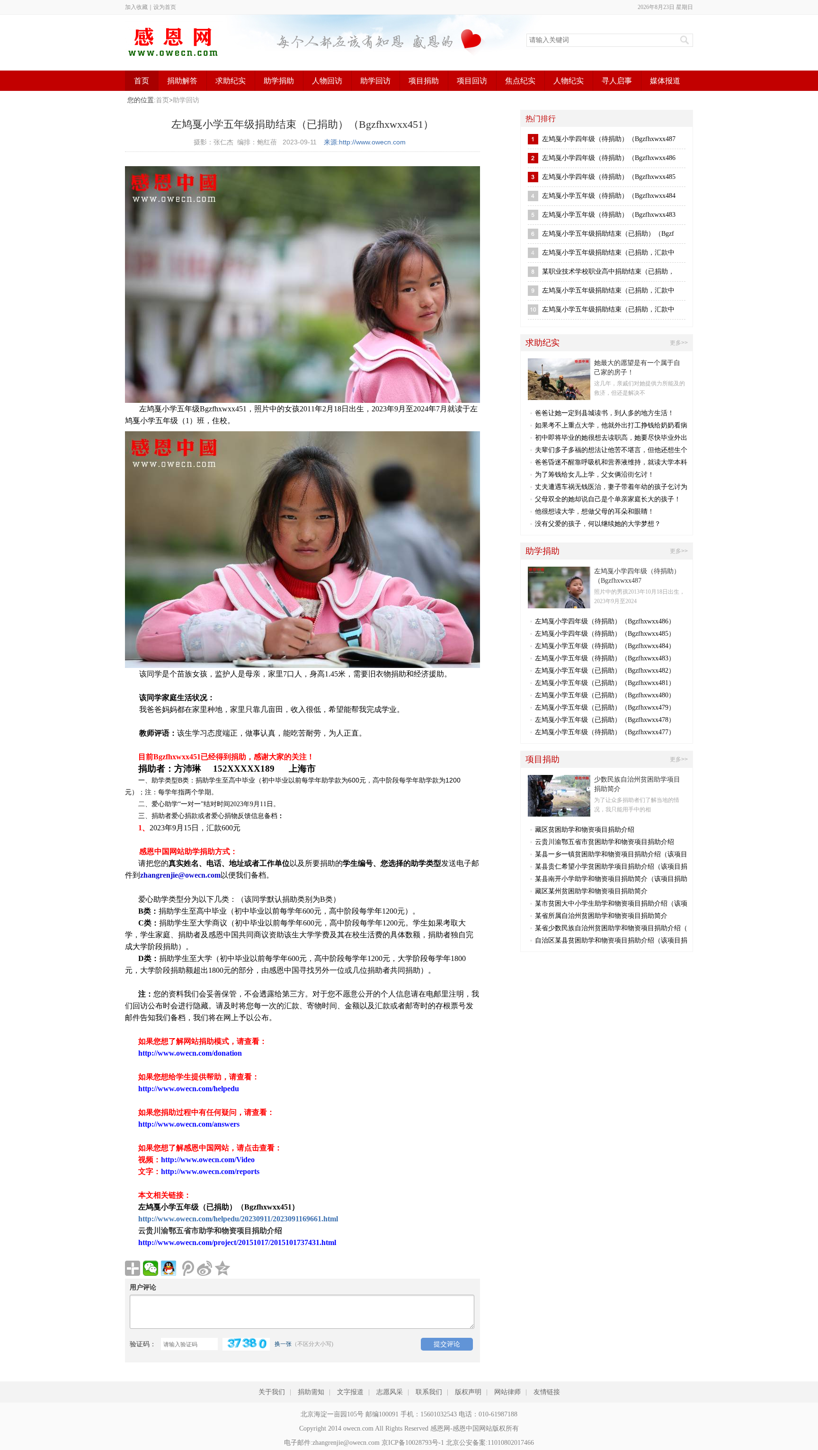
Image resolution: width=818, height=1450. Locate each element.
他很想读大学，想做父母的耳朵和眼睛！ (594, 511)
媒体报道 (665, 81)
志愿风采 (389, 1392)
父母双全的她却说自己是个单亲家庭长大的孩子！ (608, 499)
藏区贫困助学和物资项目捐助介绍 (584, 829)
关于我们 (271, 1392)
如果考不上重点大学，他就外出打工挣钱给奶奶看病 (611, 425)
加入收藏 (136, 7)
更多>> (679, 342)
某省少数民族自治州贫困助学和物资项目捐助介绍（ (611, 928)
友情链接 (546, 1392)
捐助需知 (311, 1392)
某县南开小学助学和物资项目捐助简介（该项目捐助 (611, 878)
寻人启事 (617, 81)
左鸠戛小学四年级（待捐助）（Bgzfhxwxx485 (609, 176)
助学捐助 (279, 81)
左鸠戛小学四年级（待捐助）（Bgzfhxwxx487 (609, 138)
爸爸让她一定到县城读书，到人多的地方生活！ (604, 413)
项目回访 (472, 81)
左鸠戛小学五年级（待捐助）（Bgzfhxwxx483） (605, 658)
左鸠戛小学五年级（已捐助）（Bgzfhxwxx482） (605, 670)
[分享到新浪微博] (204, 1268)
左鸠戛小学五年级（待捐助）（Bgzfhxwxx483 (609, 214)
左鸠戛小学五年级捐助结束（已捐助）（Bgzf (608, 233)
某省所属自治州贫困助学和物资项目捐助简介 (601, 915)
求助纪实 (230, 81)
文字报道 (350, 1392)
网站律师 (507, 1392)
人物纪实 (568, 81)
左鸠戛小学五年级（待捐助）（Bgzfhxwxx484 (609, 195)
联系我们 (429, 1392)
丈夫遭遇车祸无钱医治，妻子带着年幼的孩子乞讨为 (611, 486)
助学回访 (375, 81)
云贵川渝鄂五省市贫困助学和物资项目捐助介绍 (604, 841)
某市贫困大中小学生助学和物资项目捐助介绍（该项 (611, 903)
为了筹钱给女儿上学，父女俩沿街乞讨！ (594, 474)
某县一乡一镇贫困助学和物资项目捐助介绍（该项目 (611, 854)
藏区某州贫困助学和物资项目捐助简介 (591, 891)
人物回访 (327, 81)
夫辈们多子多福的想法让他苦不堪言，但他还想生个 (611, 450)
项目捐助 (424, 81)
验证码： (143, 1344)
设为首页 (164, 7)
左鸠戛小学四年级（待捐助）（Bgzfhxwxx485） (605, 633)
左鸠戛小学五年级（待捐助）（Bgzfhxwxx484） (605, 645)
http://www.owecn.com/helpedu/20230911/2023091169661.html (238, 1219)
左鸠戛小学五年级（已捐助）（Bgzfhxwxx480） (605, 695)
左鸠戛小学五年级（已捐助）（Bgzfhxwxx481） (605, 682)
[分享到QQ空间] (222, 1268)
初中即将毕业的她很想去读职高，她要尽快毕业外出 (611, 437)
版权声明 (468, 1392)
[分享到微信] (150, 1268)
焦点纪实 (520, 81)
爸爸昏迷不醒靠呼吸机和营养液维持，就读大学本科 (611, 462)
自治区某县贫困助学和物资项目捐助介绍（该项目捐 (611, 940)
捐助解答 (182, 81)
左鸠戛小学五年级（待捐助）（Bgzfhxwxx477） (605, 732)
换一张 (283, 1344)
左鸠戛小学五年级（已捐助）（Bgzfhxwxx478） (605, 719)
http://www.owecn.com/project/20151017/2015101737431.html (237, 1242)
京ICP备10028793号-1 (413, 1442)
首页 (141, 81)
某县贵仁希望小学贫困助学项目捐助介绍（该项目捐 (611, 866)
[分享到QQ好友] (168, 1268)
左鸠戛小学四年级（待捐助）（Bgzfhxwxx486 (609, 157)
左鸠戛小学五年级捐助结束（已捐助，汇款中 (608, 252)
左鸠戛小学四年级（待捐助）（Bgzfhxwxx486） (605, 621)
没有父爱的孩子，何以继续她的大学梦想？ (598, 523)
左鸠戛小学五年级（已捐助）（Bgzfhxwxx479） (605, 707)
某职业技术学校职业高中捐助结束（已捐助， (608, 271)
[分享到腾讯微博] (186, 1268)
